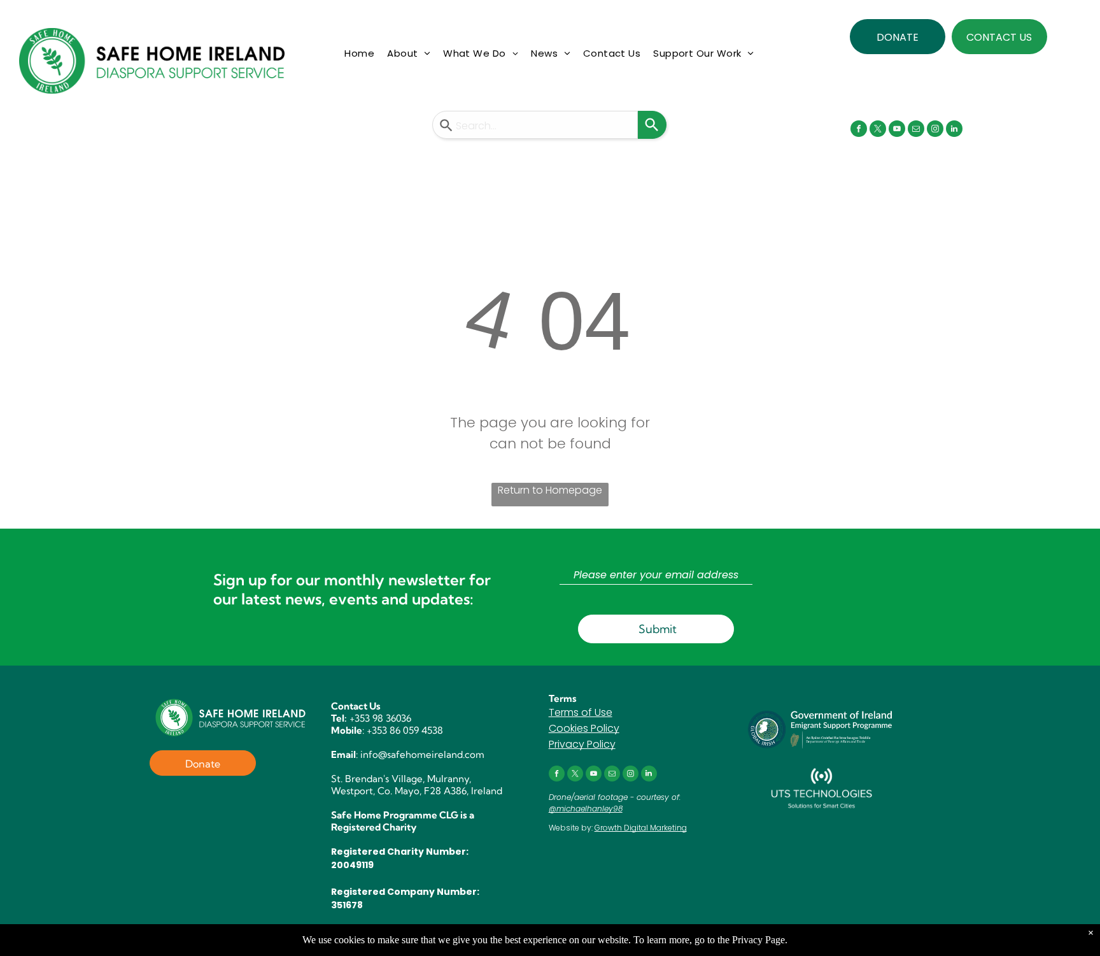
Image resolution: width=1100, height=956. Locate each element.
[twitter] (878, 130)
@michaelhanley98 (586, 808)
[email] (916, 130)
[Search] (652, 125)
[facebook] (858, 130)
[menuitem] (359, 53)
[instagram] (935, 130)
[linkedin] (954, 130)
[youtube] (897, 130)
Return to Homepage (550, 490)
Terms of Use (580, 712)
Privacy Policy (582, 744)
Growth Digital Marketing (641, 827)
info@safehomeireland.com (422, 754)
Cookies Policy (584, 728)
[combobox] (535, 125)
